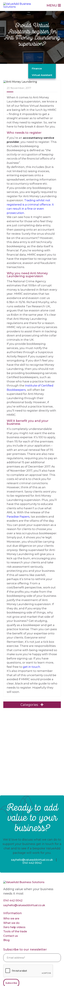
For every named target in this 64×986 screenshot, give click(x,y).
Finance (37, 68)
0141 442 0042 (32, 862)
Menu (52, 5)
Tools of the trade (15, 931)
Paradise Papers (18, 516)
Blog (6, 940)
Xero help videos (14, 927)
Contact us (10, 935)
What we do (11, 922)
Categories (30, 705)
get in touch (31, 666)
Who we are (11, 918)
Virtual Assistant (42, 75)
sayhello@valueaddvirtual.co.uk (32, 859)
